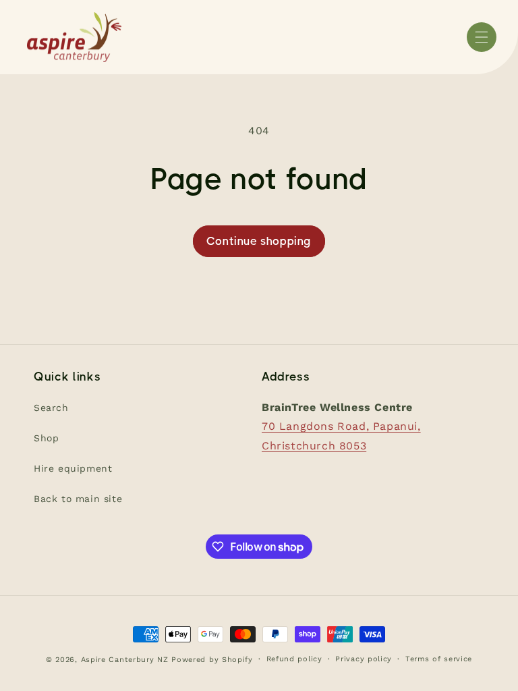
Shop (46, 438)
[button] (481, 37)
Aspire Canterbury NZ (125, 659)
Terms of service (438, 659)
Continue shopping (259, 241)
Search (51, 407)
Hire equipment (73, 468)
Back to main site (78, 498)
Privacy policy (363, 659)
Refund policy (294, 659)
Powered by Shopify (212, 659)
